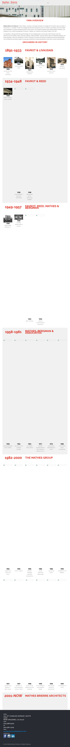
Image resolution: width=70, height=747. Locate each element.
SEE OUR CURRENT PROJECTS (35, 701)
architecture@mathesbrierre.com (14, 731)
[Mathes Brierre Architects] (9, 3)
